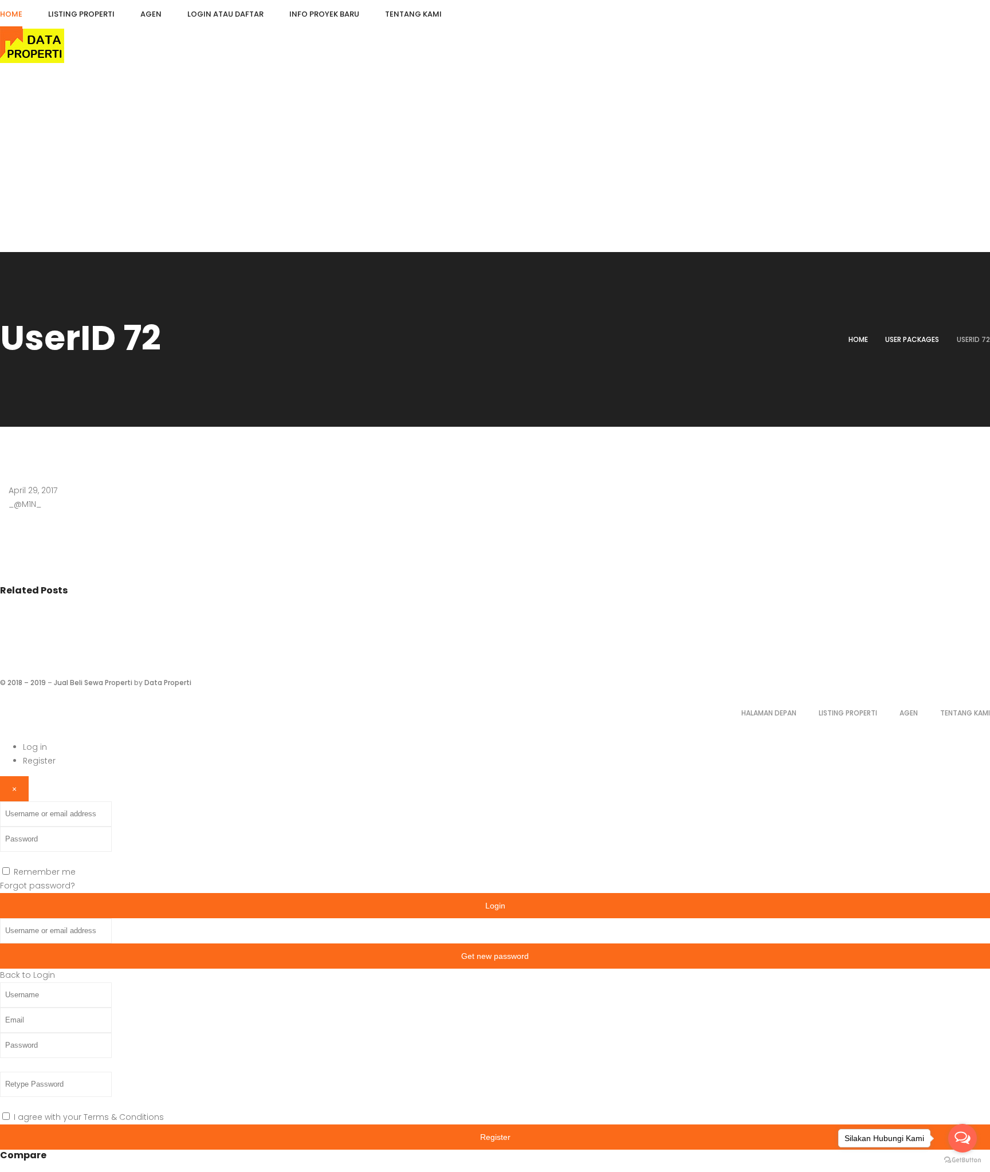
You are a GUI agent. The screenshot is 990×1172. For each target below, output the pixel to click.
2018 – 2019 (26, 682)
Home (858, 339)
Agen (908, 713)
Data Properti (167, 682)
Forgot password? (37, 885)
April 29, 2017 (33, 490)
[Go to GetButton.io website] (962, 1160)
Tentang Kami (965, 713)
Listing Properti (848, 713)
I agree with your (89, 1117)
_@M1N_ (25, 504)
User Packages (912, 339)
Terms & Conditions (124, 1117)
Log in (35, 747)
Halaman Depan (768, 713)
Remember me (45, 872)
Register (39, 760)
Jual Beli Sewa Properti (93, 682)
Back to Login (27, 975)
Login (495, 905)
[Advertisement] (495, 166)
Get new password (495, 956)
